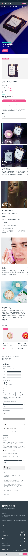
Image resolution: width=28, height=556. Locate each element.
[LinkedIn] (20, 541)
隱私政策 (20, 520)
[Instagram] (20, 535)
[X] (20, 538)
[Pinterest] (24, 541)
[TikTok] (20, 545)
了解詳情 (4, 320)
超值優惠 (24, 3)
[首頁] (14, 7)
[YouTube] (24, 538)
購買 (25, 554)
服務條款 (24, 520)
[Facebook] (24, 535)
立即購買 (5, 50)
